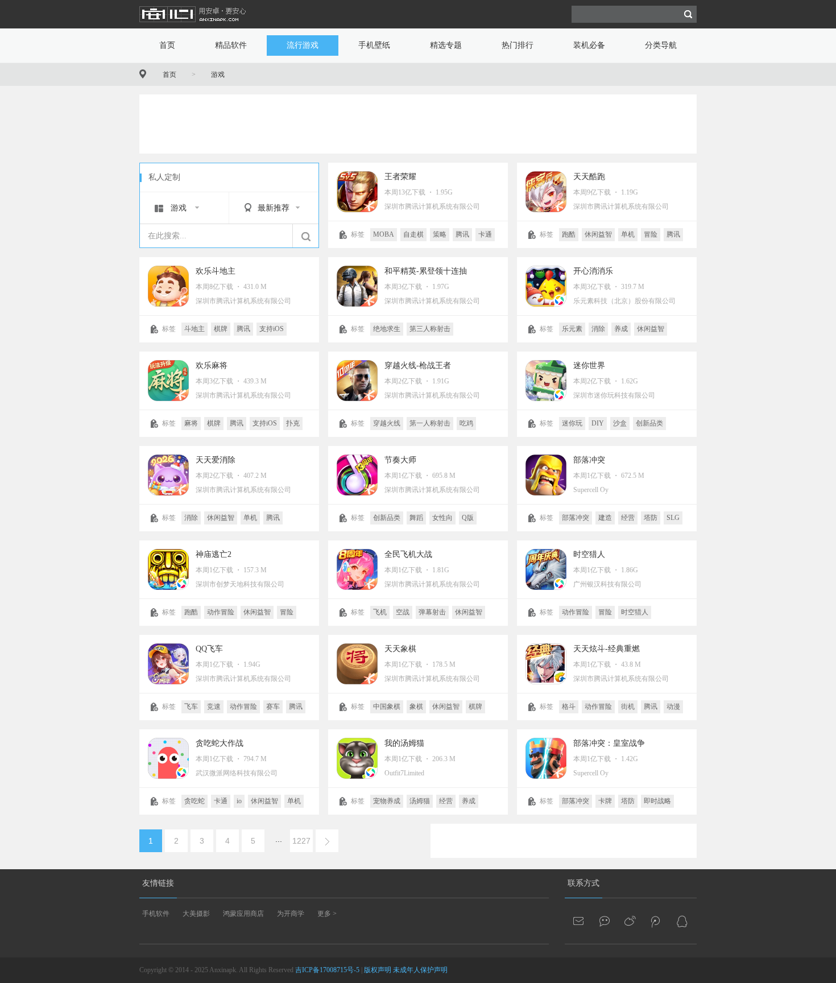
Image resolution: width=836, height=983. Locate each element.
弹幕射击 (432, 612)
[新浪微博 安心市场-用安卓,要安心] (630, 921)
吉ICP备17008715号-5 (327, 970)
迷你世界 (589, 365)
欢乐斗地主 (215, 271)
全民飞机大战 (408, 554)
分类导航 (661, 45)
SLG (673, 518)
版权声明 (377, 970)
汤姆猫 (419, 801)
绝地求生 (386, 329)
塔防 (650, 518)
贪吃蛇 (194, 801)
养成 (621, 329)
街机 (628, 707)
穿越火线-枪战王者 (417, 365)
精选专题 (446, 45)
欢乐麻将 (211, 365)
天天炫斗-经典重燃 (606, 649)
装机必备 (589, 45)
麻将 (191, 423)
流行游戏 (302, 45)
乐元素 (572, 329)
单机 (628, 234)
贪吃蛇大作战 (219, 743)
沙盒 (620, 423)
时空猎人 (589, 554)
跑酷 (569, 234)
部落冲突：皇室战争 (609, 743)
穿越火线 (386, 423)
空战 (402, 612)
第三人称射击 (429, 329)
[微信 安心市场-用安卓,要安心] (605, 921)
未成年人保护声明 (420, 970)
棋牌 (220, 329)
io (239, 801)
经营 (628, 518)
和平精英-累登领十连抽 (425, 271)
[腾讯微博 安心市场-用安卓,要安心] (656, 921)
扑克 (293, 423)
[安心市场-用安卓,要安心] (193, 26)
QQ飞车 (209, 649)
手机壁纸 (374, 45)
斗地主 (194, 329)
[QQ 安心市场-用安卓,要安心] (682, 921)
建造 (605, 518)
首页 (167, 45)
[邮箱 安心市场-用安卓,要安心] (579, 921)
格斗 (569, 707)
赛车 (273, 707)
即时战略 (657, 801)
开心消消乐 (593, 271)
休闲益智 (598, 234)
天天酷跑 (589, 176)
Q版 (468, 518)
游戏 (218, 75)
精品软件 (231, 45)
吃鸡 (466, 423)
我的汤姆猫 (404, 743)
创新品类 (649, 423)
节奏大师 (400, 460)
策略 (439, 234)
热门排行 (517, 45)
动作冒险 (220, 612)
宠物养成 (386, 801)
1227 (301, 840)
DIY (597, 423)
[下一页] (327, 840)
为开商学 (290, 914)
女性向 (442, 518)
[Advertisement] (418, 122)
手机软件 (155, 914)
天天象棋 (400, 649)
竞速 (214, 707)
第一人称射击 (429, 423)
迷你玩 (572, 423)
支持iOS (271, 329)
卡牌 (605, 801)
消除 (598, 329)
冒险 (650, 234)
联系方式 (583, 883)
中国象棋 (386, 707)
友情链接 (158, 883)
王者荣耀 (400, 176)
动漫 (673, 707)
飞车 (191, 707)
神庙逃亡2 (213, 554)
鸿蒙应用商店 (243, 914)
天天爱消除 (215, 460)
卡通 (485, 234)
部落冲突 (589, 460)
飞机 (380, 612)
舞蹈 (416, 518)
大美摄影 (196, 914)
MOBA (383, 234)
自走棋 (413, 234)
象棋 (416, 707)
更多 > (327, 914)
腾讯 (462, 234)
